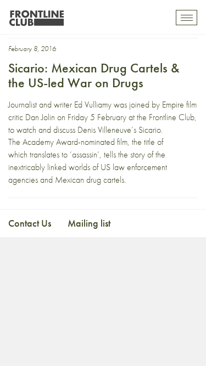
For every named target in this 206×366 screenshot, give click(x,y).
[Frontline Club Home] (36, 15)
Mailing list (89, 223)
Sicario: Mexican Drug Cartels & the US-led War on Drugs (94, 75)
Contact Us (29, 223)
